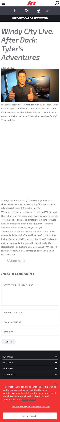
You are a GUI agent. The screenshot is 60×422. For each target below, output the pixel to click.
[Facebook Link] (14, 11)
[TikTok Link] (47, 11)
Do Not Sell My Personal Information (31, 406)
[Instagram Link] (26, 11)
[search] (57, 3)
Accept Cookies (30, 416)
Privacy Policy (28, 399)
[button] (56, 383)
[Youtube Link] (38, 11)
